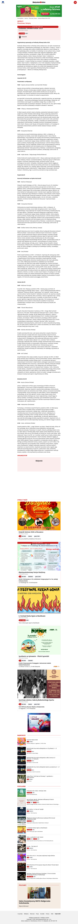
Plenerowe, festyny (33, 18)
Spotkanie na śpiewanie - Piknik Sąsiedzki (34, 656)
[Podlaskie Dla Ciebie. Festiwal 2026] (21, 793)
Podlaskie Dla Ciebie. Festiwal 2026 (36, 790)
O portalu (20, 914)
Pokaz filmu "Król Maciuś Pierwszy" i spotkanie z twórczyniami (40, 777)
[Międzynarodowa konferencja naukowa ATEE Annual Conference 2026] (21, 820)
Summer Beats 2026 (32, 739)
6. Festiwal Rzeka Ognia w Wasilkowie (32, 616)
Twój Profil (57, 914)
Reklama (26, 914)
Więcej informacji (23, 906)
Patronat (32, 914)
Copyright (29, 919)
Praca (37, 914)
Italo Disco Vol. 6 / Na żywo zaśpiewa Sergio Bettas (41, 855)
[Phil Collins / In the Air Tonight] (21, 811)
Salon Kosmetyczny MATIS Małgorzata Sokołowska (34, 902)
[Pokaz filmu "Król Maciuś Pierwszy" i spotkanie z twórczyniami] (21, 779)
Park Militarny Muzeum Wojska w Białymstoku (31, 707)
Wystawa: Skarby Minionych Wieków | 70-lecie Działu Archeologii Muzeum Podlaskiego (41, 874)
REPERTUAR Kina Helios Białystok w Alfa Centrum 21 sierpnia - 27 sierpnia (41, 758)
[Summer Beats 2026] (21, 742)
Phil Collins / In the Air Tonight (35, 809)
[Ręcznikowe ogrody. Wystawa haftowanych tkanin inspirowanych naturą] (21, 802)
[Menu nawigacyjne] (75, 2)
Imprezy (26, 18)
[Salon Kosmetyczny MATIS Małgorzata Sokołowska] (39, 893)
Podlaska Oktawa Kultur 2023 (44, 18)
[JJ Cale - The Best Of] (21, 848)
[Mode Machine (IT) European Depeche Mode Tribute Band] (21, 867)
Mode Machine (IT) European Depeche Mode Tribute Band (42, 865)
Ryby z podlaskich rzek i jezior (35, 837)
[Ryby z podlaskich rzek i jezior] (21, 839)
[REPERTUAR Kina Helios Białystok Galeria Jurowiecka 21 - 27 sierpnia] (21, 769)
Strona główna (20, 18)
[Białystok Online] (39, 2)
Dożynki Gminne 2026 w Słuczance (31, 532)
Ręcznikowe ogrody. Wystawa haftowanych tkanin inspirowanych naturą (40, 800)
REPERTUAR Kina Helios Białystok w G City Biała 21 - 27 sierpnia (42, 749)
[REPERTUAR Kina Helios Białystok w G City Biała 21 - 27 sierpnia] (21, 751)
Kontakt (42, 914)
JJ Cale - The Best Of (32, 846)
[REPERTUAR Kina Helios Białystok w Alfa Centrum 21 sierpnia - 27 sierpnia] (21, 760)
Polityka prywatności (34, 917)
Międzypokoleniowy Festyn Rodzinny (32, 572)
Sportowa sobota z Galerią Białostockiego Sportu (36, 700)
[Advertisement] (39, 485)
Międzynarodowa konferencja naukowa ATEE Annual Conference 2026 (41, 818)
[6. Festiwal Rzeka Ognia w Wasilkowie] (21, 830)
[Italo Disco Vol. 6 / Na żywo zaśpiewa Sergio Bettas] (21, 857)
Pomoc (47, 914)
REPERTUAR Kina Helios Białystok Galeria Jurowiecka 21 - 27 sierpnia (43, 767)
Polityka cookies (45, 917)
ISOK (52, 914)
